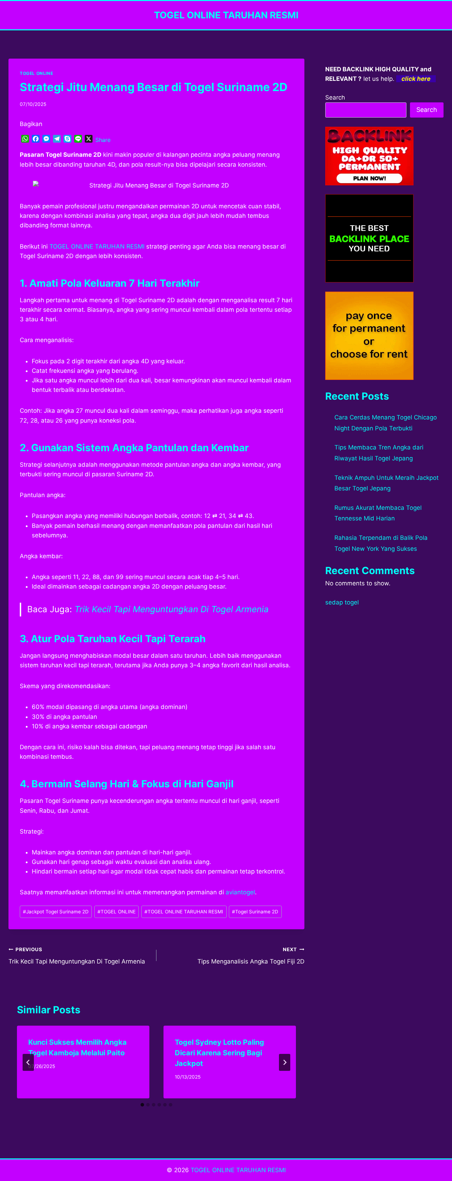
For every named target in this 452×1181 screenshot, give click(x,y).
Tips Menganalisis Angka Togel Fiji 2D (250, 956)
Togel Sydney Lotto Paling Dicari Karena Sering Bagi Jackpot (219, 1053)
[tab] (142, 1105)
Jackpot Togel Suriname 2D (56, 911)
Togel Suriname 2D (255, 911)
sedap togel (342, 602)
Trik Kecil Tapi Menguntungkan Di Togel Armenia (172, 609)
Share (103, 139)
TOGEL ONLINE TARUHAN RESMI (183, 911)
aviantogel (240, 892)
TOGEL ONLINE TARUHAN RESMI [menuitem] (96, 246)
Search (335, 97)
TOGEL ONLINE (36, 73)
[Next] (284, 1062)
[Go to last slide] (28, 1062)
